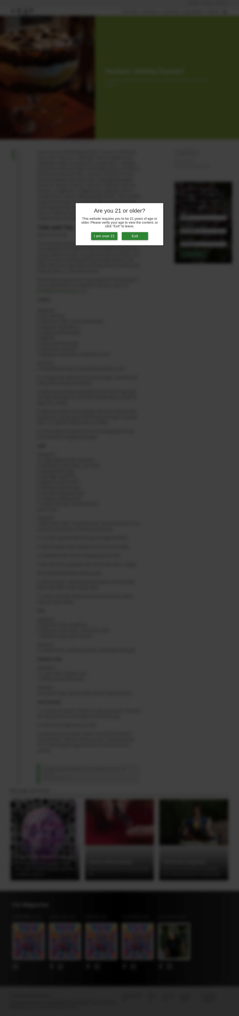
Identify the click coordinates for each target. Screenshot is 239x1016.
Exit (135, 236)
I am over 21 (104, 236)
